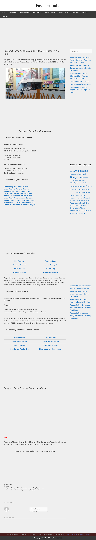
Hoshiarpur (72, 192)
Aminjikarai (72, 174)
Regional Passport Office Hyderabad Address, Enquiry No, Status (25, 488)
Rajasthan (9, 484)
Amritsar (78, 174)
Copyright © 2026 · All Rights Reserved (48, 538)
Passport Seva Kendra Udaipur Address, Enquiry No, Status (79, 293)
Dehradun (81, 186)
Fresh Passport (12, 12)
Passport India (48, 5)
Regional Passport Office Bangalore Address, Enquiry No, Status (80, 68)
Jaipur (7, 486)
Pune (82, 203)
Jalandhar (85, 192)
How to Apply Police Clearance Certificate (18, 198)
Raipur (86, 203)
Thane (82, 208)
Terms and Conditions (70, 534)
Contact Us (5, 16)
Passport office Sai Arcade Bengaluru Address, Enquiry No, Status (80, 307)
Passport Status (37, 12)
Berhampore (85, 177)
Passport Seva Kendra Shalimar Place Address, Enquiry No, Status (79, 76)
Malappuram (74, 200)
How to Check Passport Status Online (17, 191)
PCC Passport (19, 269)
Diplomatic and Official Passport (50, 349)
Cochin (85, 183)
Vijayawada (88, 210)
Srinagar (73, 208)
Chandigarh (74, 183)
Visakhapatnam (77, 213)
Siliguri (84, 205)
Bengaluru (76, 177)
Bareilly (84, 174)
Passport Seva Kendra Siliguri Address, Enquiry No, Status (81, 89)
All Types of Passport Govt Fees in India (18, 196)
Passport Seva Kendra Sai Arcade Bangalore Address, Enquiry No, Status (80, 59)
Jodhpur (77, 195)
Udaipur (82, 210)
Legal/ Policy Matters (19, 341)
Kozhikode (73, 198)
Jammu (72, 195)
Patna (72, 203)
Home (3, 12)
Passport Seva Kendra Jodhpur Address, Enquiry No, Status (23, 490)
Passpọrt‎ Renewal (19, 265)
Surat (78, 208)
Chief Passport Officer (50, 345)
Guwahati (85, 189)
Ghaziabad (78, 189)
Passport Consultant (50, 12)
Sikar (82, 205)
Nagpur (81, 200)
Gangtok (72, 189)
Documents (85, 12)
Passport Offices (63, 12)
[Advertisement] (48, 32)
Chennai (80, 183)
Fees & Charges (50, 269)
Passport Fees (75, 12)
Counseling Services (50, 272)
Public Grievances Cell (51, 341)
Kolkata (82, 195)
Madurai (87, 198)
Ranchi (72, 205)
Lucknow (81, 198)
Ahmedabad (81, 170)
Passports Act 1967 (19, 345)
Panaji (86, 200)
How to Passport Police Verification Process (19, 200)
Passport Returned (19, 272)
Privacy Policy (85, 534)
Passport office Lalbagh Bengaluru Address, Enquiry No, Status (80, 315)
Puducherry (77, 203)
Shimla (77, 205)
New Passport (19, 261)
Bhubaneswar (80, 180)
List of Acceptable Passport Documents (18, 193)
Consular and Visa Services (19, 349)
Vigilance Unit (51, 337)
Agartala (72, 171)
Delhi (89, 186)
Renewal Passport (25, 12)
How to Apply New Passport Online (16, 187)
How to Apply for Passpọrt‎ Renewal (16, 189)
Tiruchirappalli (75, 210)
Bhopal (72, 180)
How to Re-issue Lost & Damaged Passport (19, 202)
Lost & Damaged (51, 265)
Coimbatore (74, 186)
